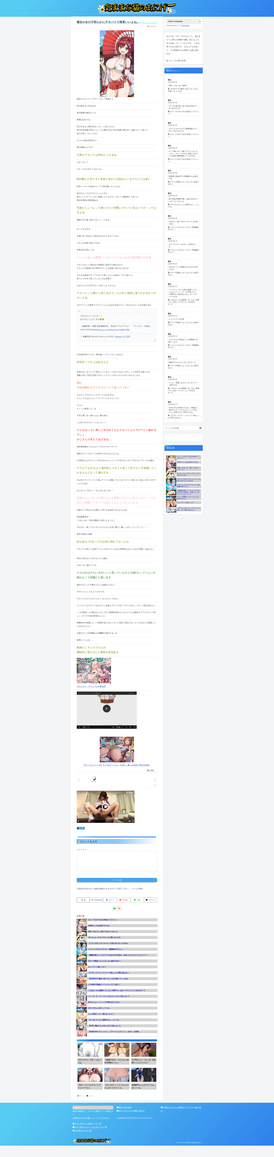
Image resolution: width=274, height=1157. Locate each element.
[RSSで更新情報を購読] (119, 908)
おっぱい (81, 828)
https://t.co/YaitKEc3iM (119, 329)
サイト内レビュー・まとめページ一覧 (90, 1127)
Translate (185, 25)
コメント (81, 849)
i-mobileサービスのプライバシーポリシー (135, 1118)
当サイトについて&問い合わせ (131, 1111)
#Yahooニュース (101, 329)
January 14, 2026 (122, 336)
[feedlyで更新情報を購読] (114, 908)
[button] (200, 428)
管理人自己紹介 (125, 1107)
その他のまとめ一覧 (83, 1130)
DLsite (150, 770)
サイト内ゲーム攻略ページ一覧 (87, 1124)
